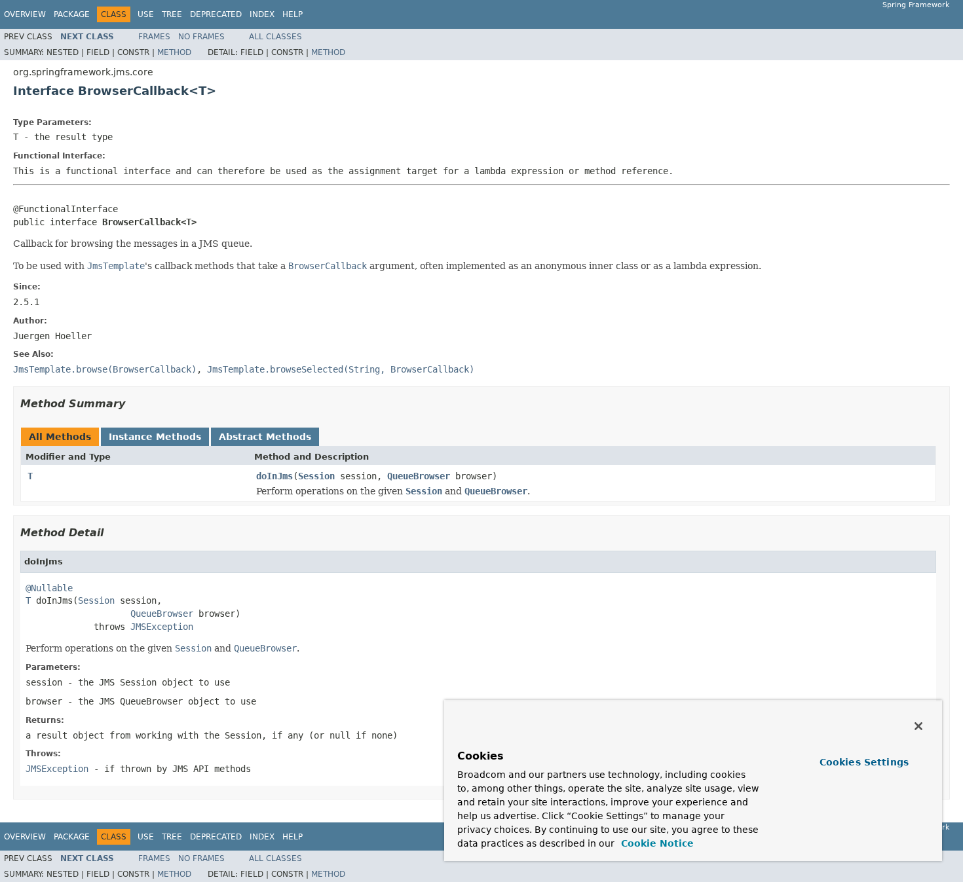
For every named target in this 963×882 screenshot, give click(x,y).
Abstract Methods (265, 437)
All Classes (275, 36)
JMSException (161, 626)
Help (292, 14)
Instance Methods (155, 437)
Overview (25, 14)
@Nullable (49, 588)
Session (316, 476)
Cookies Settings (864, 762)
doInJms (274, 476)
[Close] (918, 726)
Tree (172, 14)
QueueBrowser (418, 476)
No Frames (201, 36)
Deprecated (216, 14)
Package (72, 14)
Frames (154, 36)
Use (146, 14)
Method (174, 52)
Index (262, 14)
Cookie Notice (656, 843)
